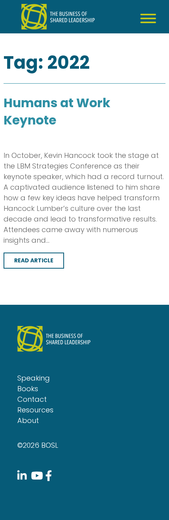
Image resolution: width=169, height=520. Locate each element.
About (28, 420)
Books (27, 389)
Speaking (33, 378)
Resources (35, 410)
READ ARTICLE (33, 260)
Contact (32, 399)
